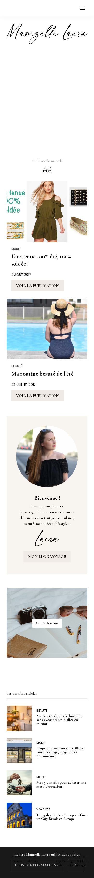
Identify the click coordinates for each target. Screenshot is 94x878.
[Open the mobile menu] (82, 8)
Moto (41, 777)
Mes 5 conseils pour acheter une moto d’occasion (61, 784)
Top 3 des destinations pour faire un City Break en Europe (61, 816)
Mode (15, 249)
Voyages (43, 809)
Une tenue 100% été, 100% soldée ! (41, 260)
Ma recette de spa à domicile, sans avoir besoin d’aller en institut (59, 719)
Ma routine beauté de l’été (42, 373)
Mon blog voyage (47, 556)
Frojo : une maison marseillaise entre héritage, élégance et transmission (60, 752)
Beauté (16, 366)
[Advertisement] (47, 101)
